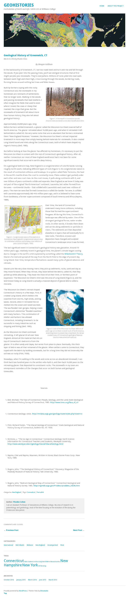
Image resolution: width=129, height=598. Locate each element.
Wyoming (43, 566)
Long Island (42, 561)
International (8, 545)
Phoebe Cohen (19, 502)
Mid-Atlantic (20, 545)
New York (30, 565)
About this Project (115, 6)
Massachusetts (55, 561)
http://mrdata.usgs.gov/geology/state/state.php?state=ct (57, 414)
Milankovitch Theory (73, 254)
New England (16, 492)
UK (39, 566)
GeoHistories (19, 5)
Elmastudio (44, 591)
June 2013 (42, 580)
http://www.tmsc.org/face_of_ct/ (64, 402)
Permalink (40, 492)
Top (5, 593)
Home (102, 6)
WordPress (23, 591)
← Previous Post (11, 530)
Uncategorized (52, 545)
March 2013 (53, 580)
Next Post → (78, 530)
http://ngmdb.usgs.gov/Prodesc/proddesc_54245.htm (56, 485)
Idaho (26, 561)
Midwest (30, 545)
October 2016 (9, 580)
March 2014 (32, 580)
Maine (48, 561)
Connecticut (31, 492)
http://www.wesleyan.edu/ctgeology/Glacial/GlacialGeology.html (35, 444)
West (62, 545)
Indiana (30, 561)
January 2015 (21, 580)
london (35, 561)
